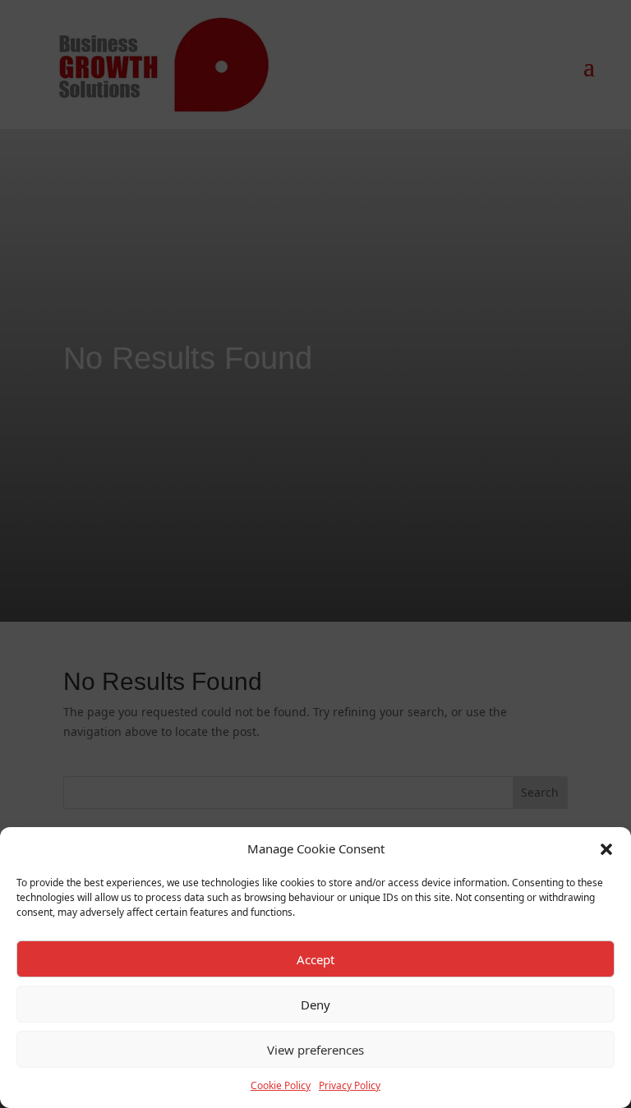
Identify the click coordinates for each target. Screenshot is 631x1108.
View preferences (315, 1049)
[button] (606, 849)
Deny (315, 1004)
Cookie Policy (281, 1085)
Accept (315, 959)
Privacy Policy (349, 1085)
